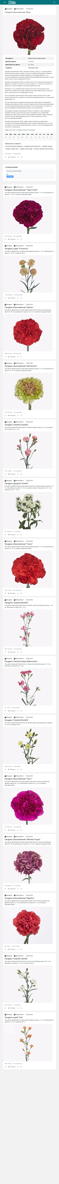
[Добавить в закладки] (22, 157)
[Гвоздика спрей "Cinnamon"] (29, 270)
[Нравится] (6, 157)
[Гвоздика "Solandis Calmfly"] (29, 980)
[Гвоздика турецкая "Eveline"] (29, 505)
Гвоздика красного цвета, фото (33, 146)
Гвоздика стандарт (47, 146)
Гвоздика (9, 9)
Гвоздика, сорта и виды (26, 149)
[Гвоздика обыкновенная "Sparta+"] (29, 328)
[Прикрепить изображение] (7, 174)
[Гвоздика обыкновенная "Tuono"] (29, 565)
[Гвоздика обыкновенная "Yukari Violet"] (29, 211)
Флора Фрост (20, 9)
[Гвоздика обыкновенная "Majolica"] (29, 920)
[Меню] (4, 2)
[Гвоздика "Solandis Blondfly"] (29, 741)
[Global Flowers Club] (12, 2)
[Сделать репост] (19, 157)
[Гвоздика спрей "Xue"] (29, 1038)
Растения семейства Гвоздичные (14, 146)
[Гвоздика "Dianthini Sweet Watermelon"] (29, 682)
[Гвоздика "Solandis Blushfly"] (29, 624)
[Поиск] (54, 2)
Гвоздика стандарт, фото (12, 149)
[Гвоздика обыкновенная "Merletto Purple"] (29, 860)
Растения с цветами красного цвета (43, 149)
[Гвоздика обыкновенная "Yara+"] (29, 801)
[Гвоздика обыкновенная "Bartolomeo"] (29, 387)
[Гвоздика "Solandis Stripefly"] (29, 446)
